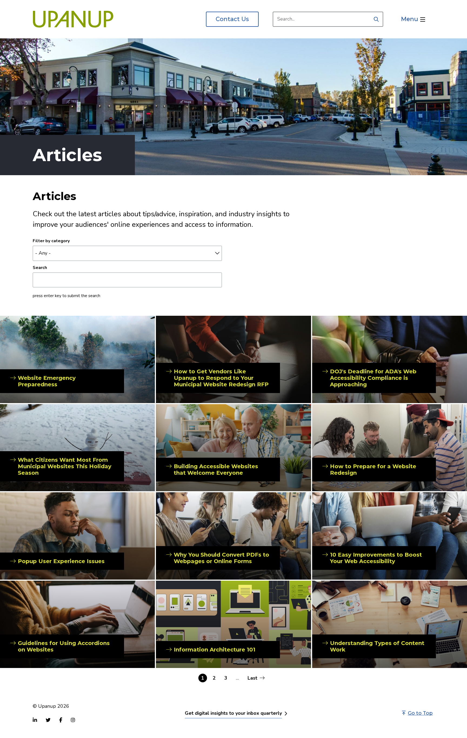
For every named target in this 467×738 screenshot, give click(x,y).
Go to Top (420, 713)
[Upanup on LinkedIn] (35, 719)
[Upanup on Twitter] (48, 719)
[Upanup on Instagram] (73, 719)
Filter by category (51, 241)
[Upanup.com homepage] (73, 19)
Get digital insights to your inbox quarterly (233, 713)
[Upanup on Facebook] (60, 719)
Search (40, 267)
